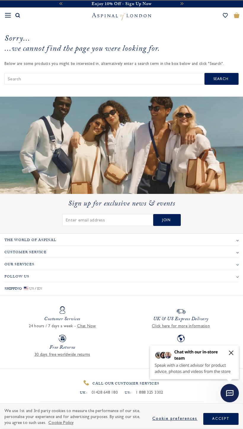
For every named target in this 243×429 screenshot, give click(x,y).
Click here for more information (181, 326)
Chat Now (86, 326)
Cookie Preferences (174, 419)
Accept (221, 418)
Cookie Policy (60, 422)
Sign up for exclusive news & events (121, 204)
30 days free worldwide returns (62, 355)
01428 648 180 (105, 392)
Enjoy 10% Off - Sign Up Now (121, 4)
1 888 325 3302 (149, 392)
